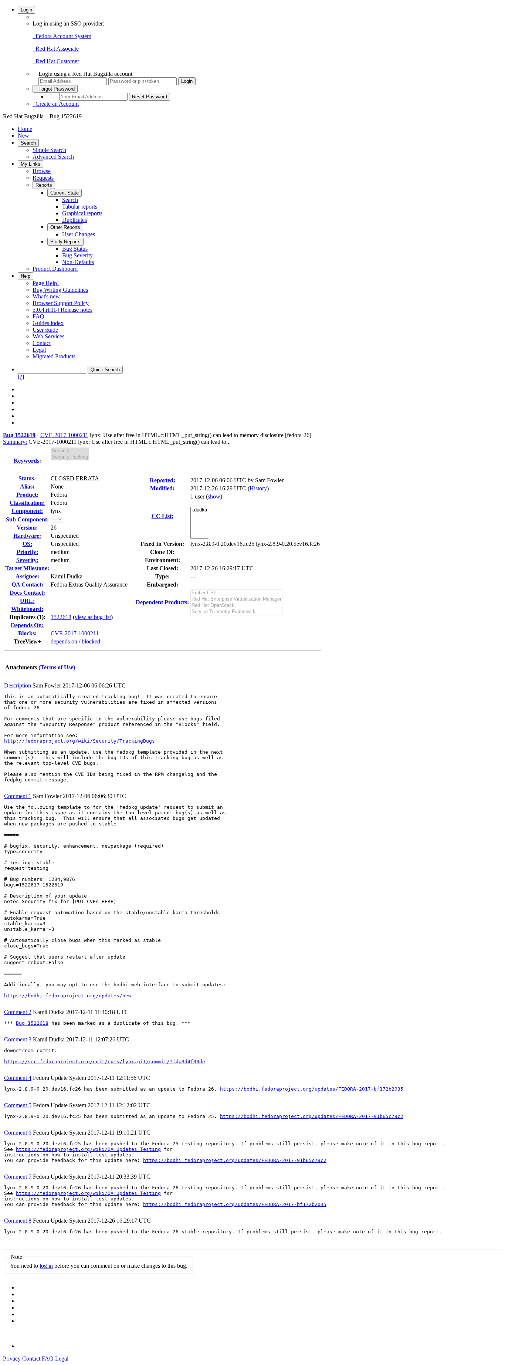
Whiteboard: (27, 609)
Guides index (48, 323)
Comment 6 (17, 1132)
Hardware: (27, 536)
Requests (43, 178)
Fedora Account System (62, 36)
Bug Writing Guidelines (60, 290)
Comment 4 (17, 1078)
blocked (91, 641)
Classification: (27, 503)
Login (26, 10)
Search (28, 143)
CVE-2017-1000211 (64, 435)
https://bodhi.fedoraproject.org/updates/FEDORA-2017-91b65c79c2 (311, 1116)
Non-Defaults (78, 262)
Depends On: (27, 625)
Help (25, 276)
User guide (45, 330)
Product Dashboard (55, 269)
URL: (27, 601)
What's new (46, 296)
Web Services (48, 336)
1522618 (61, 617)
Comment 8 (17, 1220)
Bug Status (75, 249)
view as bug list (93, 617)
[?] (21, 377)
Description (17, 685)
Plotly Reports (65, 241)
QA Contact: (27, 584)
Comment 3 (17, 1039)
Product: (27, 494)
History (258, 488)
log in (46, 1266)
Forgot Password (55, 89)
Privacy (12, 1358)
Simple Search (49, 150)
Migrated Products (54, 356)
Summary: (15, 442)
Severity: (27, 560)
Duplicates (74, 220)
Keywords (26, 460)
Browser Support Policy (61, 303)
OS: (27, 544)
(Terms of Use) (56, 667)
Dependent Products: (162, 602)
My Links (30, 164)
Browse (42, 171)
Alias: (27, 486)
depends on (64, 641)
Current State (64, 193)
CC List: (162, 516)
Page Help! (46, 283)
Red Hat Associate (56, 48)
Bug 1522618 (32, 1023)
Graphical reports (82, 213)
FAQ (38, 316)
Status (26, 478)
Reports (43, 185)
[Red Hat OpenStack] (236, 605)
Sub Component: (27, 519)
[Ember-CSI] (236, 593)
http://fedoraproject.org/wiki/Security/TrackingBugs (79, 741)
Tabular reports (79, 206)
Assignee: (27, 576)
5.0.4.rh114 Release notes (62, 310)
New (23, 135)
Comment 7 (17, 1176)
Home (25, 129)
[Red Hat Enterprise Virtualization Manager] (236, 599)
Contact (42, 343)
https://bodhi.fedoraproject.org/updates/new (67, 996)
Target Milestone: (27, 568)
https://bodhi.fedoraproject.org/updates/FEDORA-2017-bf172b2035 (311, 1089)
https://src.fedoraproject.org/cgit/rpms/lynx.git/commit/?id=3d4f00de (104, 1061)
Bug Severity (77, 255)
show (214, 496)
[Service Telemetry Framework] (236, 612)
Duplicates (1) (26, 617)
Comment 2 (17, 1012)
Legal (39, 350)
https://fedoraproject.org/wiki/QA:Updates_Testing (88, 1149)
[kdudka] (199, 510)
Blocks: (27, 633)
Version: (27, 527)
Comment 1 (17, 796)
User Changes (78, 234)
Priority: (27, 552)
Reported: (162, 480)
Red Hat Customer (56, 61)
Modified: (162, 488)
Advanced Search (53, 156)
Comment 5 (17, 1105)
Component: (27, 511)
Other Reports (65, 227)
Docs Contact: (27, 592)
